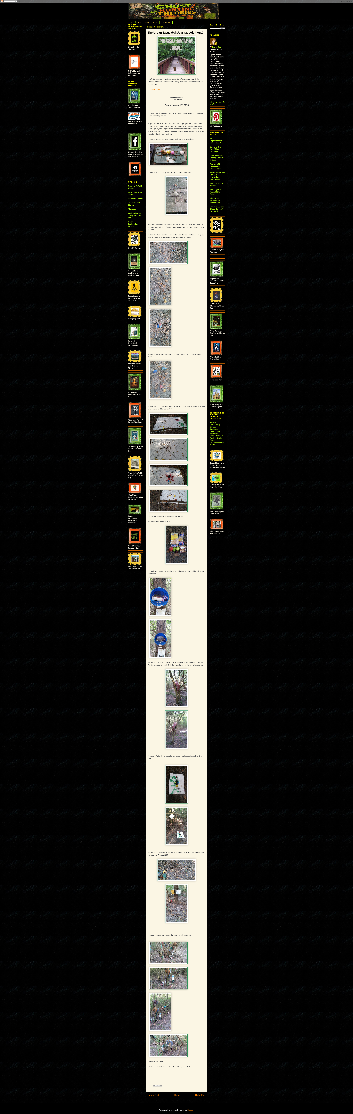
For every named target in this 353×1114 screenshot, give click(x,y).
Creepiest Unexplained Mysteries (215, 431)
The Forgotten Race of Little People (215, 192)
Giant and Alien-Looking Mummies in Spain (217, 157)
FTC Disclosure (166, 22)
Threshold (132, 209)
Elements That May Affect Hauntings (215, 149)
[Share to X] (157, 1085)
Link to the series (154, 89)
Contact (147, 22)
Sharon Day (216, 47)
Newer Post (153, 1095)
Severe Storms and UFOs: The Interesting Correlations (217, 175)
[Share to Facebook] (159, 1085)
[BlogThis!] (156, 1085)
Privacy (155, 22)
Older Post (200, 1095)
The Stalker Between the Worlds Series (215, 200)
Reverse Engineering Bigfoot (133, 224)
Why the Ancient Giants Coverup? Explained (217, 209)
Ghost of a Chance (135, 198)
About (139, 22)
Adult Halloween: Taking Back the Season (135, 215)
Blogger (190, 1110)
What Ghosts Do (216, 436)
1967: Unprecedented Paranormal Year (216, 140)
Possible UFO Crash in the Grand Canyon (215, 166)
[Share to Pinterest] (161, 1085)
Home (132, 22)
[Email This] (154, 1085)
